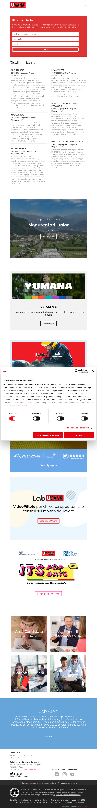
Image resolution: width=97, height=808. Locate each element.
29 (76, 253)
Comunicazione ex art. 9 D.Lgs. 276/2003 (68, 800)
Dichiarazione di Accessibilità (71, 802)
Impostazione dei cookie (78, 428)
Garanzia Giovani (29, 673)
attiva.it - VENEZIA (81, 806)
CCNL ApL (53, 802)
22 (61, 253)
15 (46, 253)
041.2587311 (18, 769)
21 (59, 253)
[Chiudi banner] (93, 371)
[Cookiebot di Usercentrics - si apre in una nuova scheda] (77, 371)
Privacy (46, 800)
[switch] (36, 418)
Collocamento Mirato (68, 673)
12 (39, 253)
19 (54, 253)
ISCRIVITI (48, 736)
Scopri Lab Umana (48, 521)
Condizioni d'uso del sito (30, 800)
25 (67, 253)
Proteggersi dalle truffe (67, 783)
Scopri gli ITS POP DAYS (48, 593)
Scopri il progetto (48, 465)
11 (37, 253)
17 (50, 253)
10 (35, 253)
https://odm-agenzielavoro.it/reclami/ (66, 794)
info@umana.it (30, 769)
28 (74, 253)
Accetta (79, 435)
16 (48, 253)
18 (52, 253)
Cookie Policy (20, 405)
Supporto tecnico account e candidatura (38, 783)
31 (80, 253)
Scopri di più (48, 239)
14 (44, 253)
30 (78, 253)
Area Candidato (29, 631)
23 (63, 253)
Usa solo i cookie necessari (48, 435)
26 (69, 253)
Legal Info (14, 800)
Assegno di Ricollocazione (68, 633)
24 (65, 253)
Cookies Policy (19, 802)
